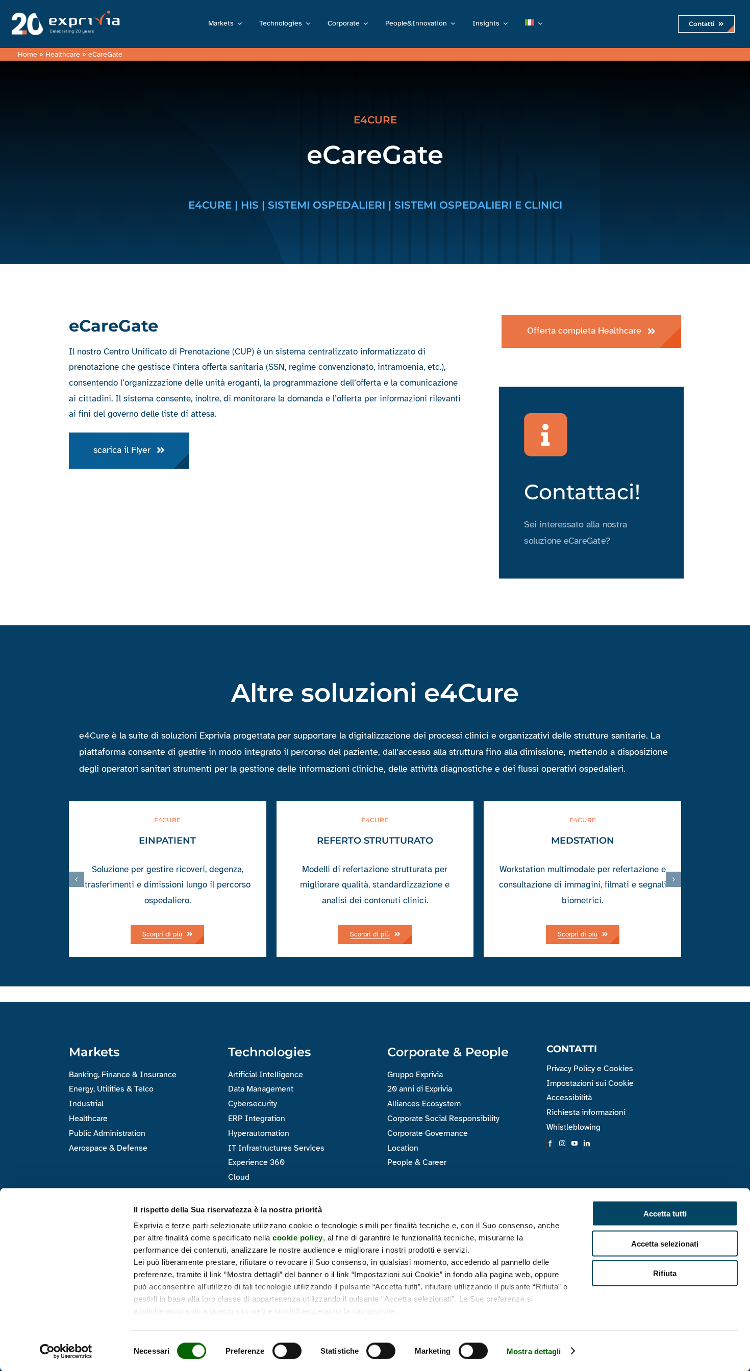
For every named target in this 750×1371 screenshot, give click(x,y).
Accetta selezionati (664, 1243)
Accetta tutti (665, 1213)
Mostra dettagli (534, 1351)
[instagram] (562, 1143)
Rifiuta (665, 1273)
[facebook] (550, 1143)
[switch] (287, 1350)
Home (27, 54)
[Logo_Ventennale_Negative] (63, 12)
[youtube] (574, 1143)
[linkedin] (586, 1143)
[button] (76, 879)
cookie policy (297, 1237)
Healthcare (62, 54)
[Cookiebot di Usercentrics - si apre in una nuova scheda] (66, 1351)
